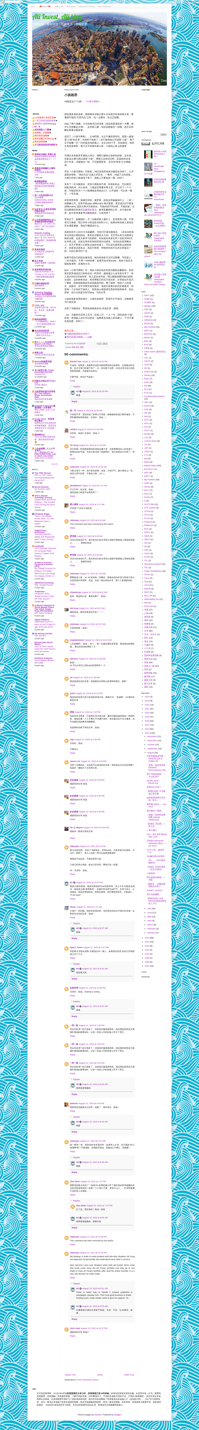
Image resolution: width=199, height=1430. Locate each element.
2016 (147, 729)
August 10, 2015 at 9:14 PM (92, 846)
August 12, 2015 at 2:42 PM (91, 1063)
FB (145, 386)
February (151, 929)
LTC (146, 455)
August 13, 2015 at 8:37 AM (95, 928)
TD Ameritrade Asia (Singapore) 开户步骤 (154, 169)
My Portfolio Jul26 (42, 489)
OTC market (149, 508)
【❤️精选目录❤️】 (45, 6)
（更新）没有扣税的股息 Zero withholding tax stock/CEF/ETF (155, 210)
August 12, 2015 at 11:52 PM (93, 1253)
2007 (147, 966)
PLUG (147, 518)
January (151, 933)
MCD (146, 472)
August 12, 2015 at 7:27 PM (93, 1181)
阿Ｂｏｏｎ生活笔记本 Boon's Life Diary (45, 343)
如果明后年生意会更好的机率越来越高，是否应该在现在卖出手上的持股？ (45, 425)
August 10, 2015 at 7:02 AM (92, 573)
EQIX (146, 379)
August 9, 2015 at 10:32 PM (89, 410)
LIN (145, 444)
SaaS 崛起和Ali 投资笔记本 (160, 264)
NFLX (146, 490)
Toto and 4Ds (40, 636)
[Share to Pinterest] (106, 344)
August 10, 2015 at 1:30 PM (87, 739)
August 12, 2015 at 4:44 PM (91, 1103)
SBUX (147, 539)
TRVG (147, 574)
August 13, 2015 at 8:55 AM (95, 1306)
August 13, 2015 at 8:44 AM (95, 1084)
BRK (146, 341)
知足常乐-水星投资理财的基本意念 (45, 210)
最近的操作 (39, 286)
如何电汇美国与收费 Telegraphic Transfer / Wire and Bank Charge (155, 279)
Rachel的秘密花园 (43, 361)
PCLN (147, 515)
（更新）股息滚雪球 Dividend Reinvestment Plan (156, 767)
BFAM (147, 323)
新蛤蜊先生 (40, 435)
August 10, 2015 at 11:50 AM (86, 677)
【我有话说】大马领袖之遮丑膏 (156, 792)
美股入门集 (59, 6)
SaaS (146, 536)
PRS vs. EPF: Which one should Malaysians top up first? (44, 477)
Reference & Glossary (87, 6)
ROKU (147, 532)
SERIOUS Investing (44, 583)
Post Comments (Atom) (88, 1380)
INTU (146, 423)
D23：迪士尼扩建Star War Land (157, 835)
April (149, 920)
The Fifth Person (43, 473)
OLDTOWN (149, 504)
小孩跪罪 (151, 873)
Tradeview (40, 591)
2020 (147, 713)
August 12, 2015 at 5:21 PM (92, 1141)
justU (72, 693)
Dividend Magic (42, 514)
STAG (147, 553)
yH (71, 677)
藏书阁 (147, 676)
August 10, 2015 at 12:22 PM (89, 693)
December (152, 736)
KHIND (147, 434)
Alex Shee (75, 1181)
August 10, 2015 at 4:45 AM (92, 520)
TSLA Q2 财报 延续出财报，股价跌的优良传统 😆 (45, 439)
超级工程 (148, 680)
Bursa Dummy (42, 487)
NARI (146, 483)
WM (146, 603)
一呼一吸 (74, 1025)
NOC (146, 494)
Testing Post (40, 374)
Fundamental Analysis (154, 396)
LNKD (147, 451)
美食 (146, 669)
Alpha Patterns (42, 620)
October (151, 744)
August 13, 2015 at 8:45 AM (95, 1162)
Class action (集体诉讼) (155, 351)
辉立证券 (148, 683)
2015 (147, 733)
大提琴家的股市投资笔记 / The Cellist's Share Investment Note (45, 394)
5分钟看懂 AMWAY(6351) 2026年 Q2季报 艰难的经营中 (44, 200)
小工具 (147, 648)
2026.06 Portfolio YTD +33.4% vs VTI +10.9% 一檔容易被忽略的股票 (44, 274)
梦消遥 (73, 536)
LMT (146, 448)
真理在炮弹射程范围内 (44, 346)
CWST (147, 361)
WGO (146, 592)
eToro (146, 382)
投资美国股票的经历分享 (160, 180)
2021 (147, 709)
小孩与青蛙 (92, 101)
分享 (146, 631)
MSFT (147, 476)
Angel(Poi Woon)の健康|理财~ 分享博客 (45, 407)
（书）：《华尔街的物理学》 (156, 861)
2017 (147, 725)
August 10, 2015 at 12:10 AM (92, 445)
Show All (54, 464)
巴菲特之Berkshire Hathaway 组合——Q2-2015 (157, 843)
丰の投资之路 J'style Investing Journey (44, 371)
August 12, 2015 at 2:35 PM (91, 1025)
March (150, 924)
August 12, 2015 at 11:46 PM (93, 1237)
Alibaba (147, 306)
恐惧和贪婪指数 (151, 655)
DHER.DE (149, 372)
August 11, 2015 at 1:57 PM (96, 947)
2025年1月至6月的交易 (44, 355)
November (152, 740)
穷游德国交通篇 (41, 364)
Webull (147, 589)
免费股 (147, 624)
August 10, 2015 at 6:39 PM (91, 780)
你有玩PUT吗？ (154, 787)
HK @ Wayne (76, 827)
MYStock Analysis (43, 658)
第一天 (73, 410)
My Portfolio (71, 6)
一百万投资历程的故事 (45, 121)
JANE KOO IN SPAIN (44, 458)
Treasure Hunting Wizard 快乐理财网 (43, 293)
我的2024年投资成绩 (43, 399)
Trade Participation (152, 571)
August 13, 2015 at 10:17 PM (94, 1328)
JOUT (147, 430)
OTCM (147, 511)
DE (145, 368)
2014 (147, 938)
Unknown (74, 467)
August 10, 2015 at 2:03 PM (93, 761)
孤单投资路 (40, 249)
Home (32, 6)
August (150, 752)
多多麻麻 (74, 780)
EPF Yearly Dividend (43, 613)
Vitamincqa (75, 592)
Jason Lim (75, 761)
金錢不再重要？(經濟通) (45, 263)
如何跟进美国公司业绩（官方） (156, 799)
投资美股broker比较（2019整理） (160, 223)
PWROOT (149, 525)
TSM (146, 582)
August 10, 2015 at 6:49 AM (89, 536)
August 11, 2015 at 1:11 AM (89, 907)
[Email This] (98, 344)
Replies (76, 387)
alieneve (74, 659)
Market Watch (150, 465)
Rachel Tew (75, 361)
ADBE (147, 299)
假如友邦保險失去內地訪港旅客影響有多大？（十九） (45, 159)
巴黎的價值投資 (42, 283)
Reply (72, 381)
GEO (146, 402)
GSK (146, 409)
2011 (147, 950)
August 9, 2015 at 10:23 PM (94, 361)
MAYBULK (149, 469)
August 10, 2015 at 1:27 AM (94, 485)
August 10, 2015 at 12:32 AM (93, 467)
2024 (147, 697)
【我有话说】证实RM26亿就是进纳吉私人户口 (156, 901)
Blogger (117, 1415)
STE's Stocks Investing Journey (43, 497)
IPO (146, 427)
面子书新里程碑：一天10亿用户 (156, 775)
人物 (146, 613)
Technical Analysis (152, 564)
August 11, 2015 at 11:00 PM (92, 988)
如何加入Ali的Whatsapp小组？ (160, 154)
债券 (146, 620)
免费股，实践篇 (42, 132)
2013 (147, 942)
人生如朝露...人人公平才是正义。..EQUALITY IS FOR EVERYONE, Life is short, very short (45, 452)
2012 (147, 946)
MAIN (146, 462)
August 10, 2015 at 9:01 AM (94, 592)
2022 (147, 705)
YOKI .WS (39, 305)
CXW (146, 365)
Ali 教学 (147, 302)
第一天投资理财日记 (44, 195)
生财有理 (74, 988)
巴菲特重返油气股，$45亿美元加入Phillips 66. (156, 758)
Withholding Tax (151, 599)
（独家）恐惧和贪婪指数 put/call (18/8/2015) (156, 817)
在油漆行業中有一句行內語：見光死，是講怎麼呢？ (45, 310)
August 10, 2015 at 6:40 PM (91, 796)
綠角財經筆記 (41, 319)
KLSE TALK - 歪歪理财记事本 (44, 420)
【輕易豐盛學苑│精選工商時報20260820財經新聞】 (45, 186)
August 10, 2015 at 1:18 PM (87, 712)
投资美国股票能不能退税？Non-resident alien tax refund (155, 251)
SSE (146, 550)
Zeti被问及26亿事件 (156, 856)
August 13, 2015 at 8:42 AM (95, 969)
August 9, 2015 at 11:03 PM (90, 429)
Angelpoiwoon (77, 640)
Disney (147, 375)
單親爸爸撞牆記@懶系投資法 (45, 169)
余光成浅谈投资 (42, 331)
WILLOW (148, 596)
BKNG (147, 337)
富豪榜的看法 (90, 209)
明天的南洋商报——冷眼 (79, 337)
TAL (146, 560)
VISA (146, 585)
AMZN (147, 313)
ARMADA (148, 320)
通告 (82, 347)
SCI (146, 543)
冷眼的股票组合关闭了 (78, 334)
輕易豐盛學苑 (41, 181)
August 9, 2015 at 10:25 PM (95, 391)
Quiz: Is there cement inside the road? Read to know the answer (45, 649)
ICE (146, 413)
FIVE (146, 393)
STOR (147, 557)
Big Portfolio (149, 327)
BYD (146, 344)
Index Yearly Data (104, 6)
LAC (146, 437)
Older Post (129, 1375)
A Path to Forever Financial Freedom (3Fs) (44, 564)
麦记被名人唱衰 (154, 811)
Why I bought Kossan (44, 585)
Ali (77, 391)
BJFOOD (148, 334)
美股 (146, 662)
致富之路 (39, 352)
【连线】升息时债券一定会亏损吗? (156, 868)
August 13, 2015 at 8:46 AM (95, 1218)
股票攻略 (148, 673)
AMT (146, 309)
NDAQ (147, 487)
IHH (146, 416)
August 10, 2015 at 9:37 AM (92, 624)
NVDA (147, 497)
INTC (146, 420)
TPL (146, 567)
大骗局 (147, 645)
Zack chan (75, 1328)
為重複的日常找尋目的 (44, 213)
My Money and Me (43, 633)
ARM (146, 316)
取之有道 (39, 261)
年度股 (147, 652)
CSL (146, 358)
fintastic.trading (42, 233)
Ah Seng (74, 445)
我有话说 (75, 347)
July (149, 908)
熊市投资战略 (41, 135)
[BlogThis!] (100, 344)
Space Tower (76, 947)
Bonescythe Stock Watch (44, 643)
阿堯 (72, 712)
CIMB (146, 348)
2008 (147, 962)
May (149, 916)
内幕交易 (148, 627)
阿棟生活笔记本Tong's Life (45, 382)
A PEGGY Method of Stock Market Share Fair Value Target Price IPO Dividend (44, 608)
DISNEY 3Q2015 (154, 890)
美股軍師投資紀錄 (43, 269)
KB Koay (74, 608)
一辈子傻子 (152, 830)
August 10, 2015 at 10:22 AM (98, 640)
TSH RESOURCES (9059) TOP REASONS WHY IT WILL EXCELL (44, 537)
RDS (146, 529)
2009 (147, 958)
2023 (147, 701)
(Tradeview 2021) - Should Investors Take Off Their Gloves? (44, 596)
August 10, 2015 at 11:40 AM (92, 659)
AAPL (146, 295)
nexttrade (39, 546)
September (152, 748)
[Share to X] (102, 344)
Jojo (72, 739)
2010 (147, 954)
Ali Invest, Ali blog (57, 16)
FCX (146, 389)
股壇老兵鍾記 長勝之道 (45, 154)
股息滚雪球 (40, 141)
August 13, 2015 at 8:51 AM (95, 1288)
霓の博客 (74, 504)
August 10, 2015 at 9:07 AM (92, 608)
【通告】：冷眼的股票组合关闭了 (156, 885)
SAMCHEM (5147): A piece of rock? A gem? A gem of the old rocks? (45, 624)
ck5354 (73, 429)
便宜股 (147, 617)
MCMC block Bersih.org (153, 782)
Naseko (97, 1415)
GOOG (147, 406)
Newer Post (70, 1375)
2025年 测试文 (41, 385)
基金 (146, 641)
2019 (147, 717)
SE (145, 546)
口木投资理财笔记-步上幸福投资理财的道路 (45, 221)
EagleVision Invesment (40, 531)
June (149, 912)
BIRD (146, 330)
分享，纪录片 (150, 634)
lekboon (74, 1103)
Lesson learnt (150, 441)
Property (148, 522)
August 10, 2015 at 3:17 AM (91, 504)
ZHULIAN (148, 606)
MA (145, 458)
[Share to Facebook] (104, 344)
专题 (146, 610)
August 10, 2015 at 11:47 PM (89, 882)
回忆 (146, 638)
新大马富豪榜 (153, 894)
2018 (147, 721)
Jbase (73, 907)
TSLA (146, 578)
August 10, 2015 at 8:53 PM (96, 827)
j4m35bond (75, 485)
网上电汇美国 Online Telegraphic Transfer (160, 237)
